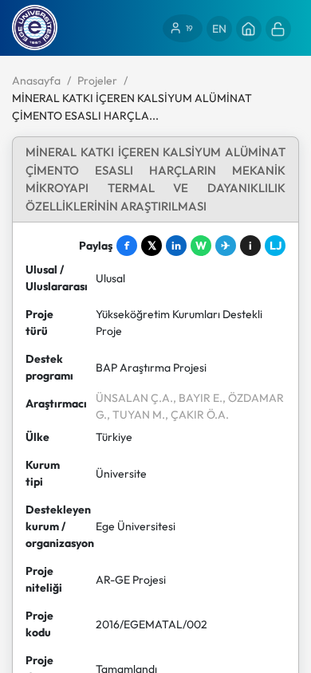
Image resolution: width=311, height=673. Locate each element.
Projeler (97, 80)
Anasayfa (36, 80)
